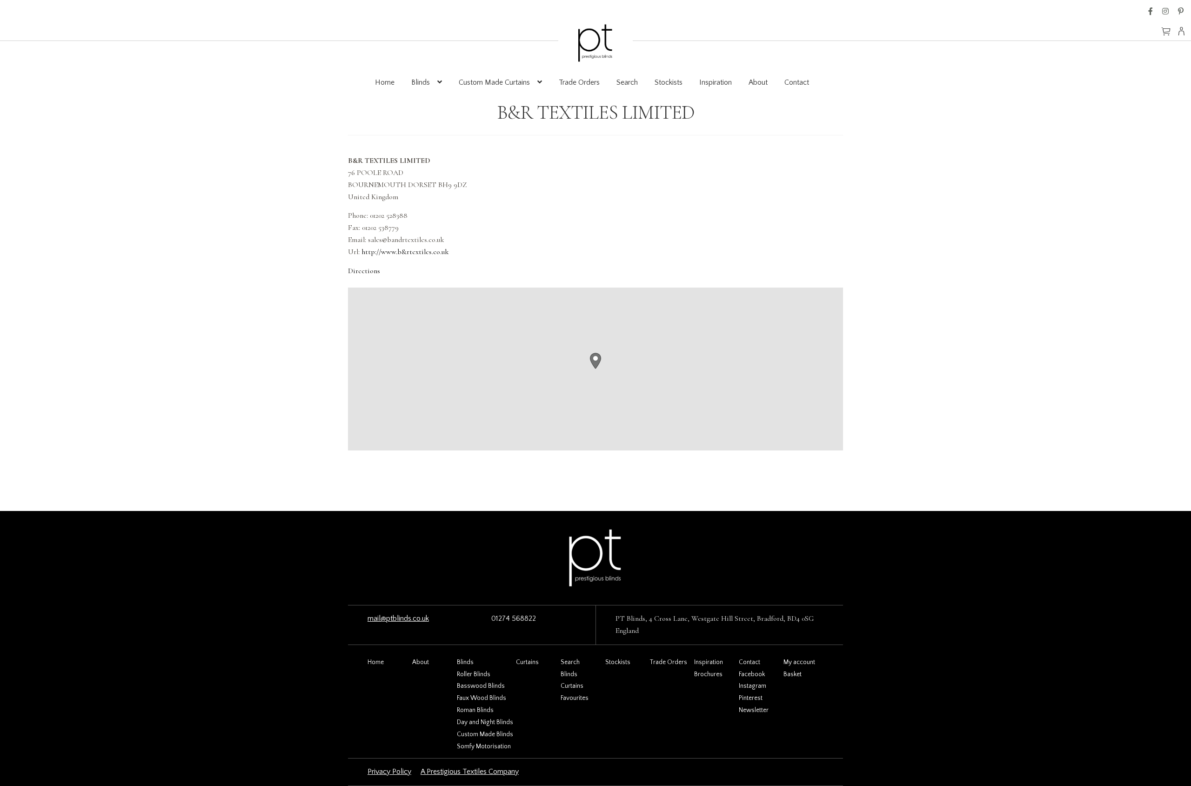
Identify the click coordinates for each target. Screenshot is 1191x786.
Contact (796, 82)
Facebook (1150, 11)
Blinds (420, 82)
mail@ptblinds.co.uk (398, 618)
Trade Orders (579, 82)
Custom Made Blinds (485, 734)
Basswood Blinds (481, 686)
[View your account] (1184, 31)
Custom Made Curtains (494, 82)
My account (799, 662)
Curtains (527, 662)
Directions (364, 270)
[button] (595, 361)
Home (385, 82)
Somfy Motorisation (484, 746)
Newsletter (754, 710)
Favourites (575, 698)
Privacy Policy (389, 771)
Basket (792, 674)
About (758, 82)
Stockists (668, 82)
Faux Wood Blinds (481, 698)
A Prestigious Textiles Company (470, 771)
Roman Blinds (475, 710)
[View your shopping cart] (1166, 27)
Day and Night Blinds (485, 722)
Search (627, 82)
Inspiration (715, 82)
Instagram (1165, 11)
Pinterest (1180, 11)
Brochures (708, 674)
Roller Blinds (473, 674)
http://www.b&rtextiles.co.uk (405, 251)
